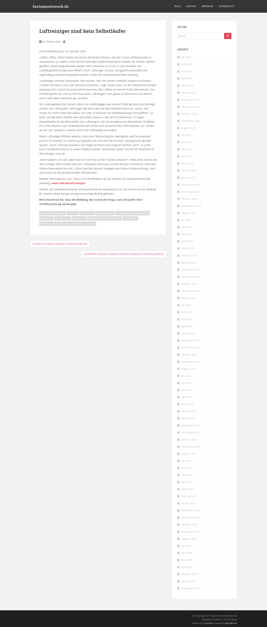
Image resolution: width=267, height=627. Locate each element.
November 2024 (190, 191)
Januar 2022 (188, 418)
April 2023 (187, 326)
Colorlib (208, 623)
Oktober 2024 (189, 198)
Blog (178, 6)
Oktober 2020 (189, 524)
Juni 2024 (186, 227)
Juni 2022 (186, 383)
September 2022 (191, 361)
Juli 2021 (186, 460)
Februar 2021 (189, 496)
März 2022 (187, 404)
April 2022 (187, 397)
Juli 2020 (186, 545)
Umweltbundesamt (50, 223)
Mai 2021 (186, 475)
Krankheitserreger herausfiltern (132, 213)
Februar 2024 (189, 255)
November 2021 (190, 432)
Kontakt (191, 6)
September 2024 (191, 206)
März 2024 (187, 248)
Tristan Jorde (130, 218)
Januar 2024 (188, 262)
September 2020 (191, 531)
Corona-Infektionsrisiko (53, 213)
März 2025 (187, 163)
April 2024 (187, 241)
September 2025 (191, 121)
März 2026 (187, 85)
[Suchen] (227, 36)
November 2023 (190, 276)
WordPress (231, 623)
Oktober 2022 (189, 354)
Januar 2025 (188, 177)
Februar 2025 (189, 170)
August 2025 (188, 128)
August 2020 (188, 538)
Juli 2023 (186, 305)
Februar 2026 (189, 92)
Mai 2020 (186, 560)
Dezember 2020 (190, 510)
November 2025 (190, 106)
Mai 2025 (186, 149)
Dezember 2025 (190, 99)
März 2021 (187, 489)
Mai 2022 (186, 390)
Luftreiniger (46, 218)
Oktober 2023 (189, 283)
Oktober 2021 (189, 439)
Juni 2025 (186, 142)
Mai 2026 (186, 71)
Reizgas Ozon (63, 218)
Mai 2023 (186, 319)
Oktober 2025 (189, 113)
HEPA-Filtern (86, 213)
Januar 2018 (188, 581)
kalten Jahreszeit (104, 213)
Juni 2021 (186, 468)
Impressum (207, 6)
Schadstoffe (79, 218)
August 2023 (188, 298)
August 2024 (188, 213)
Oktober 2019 (189, 574)
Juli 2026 (186, 57)
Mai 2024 (186, 234)
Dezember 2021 (190, 425)
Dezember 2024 (190, 184)
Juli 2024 (186, 220)
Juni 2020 (186, 553)
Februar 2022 (189, 411)
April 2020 (187, 567)
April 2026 (187, 78)
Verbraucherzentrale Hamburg (79, 223)
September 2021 (191, 446)
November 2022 (190, 347)
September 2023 (191, 291)
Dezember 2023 (190, 269)
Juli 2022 (186, 376)
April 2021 (187, 482)
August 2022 (188, 368)
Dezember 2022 (190, 340)
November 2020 (190, 517)
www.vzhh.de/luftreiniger (68, 183)
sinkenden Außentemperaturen (104, 218)
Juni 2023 (186, 312)
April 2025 (187, 156)
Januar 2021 (188, 503)
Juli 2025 (186, 135)
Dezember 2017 (190, 588)
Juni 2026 (186, 64)
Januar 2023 (188, 333)
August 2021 (188, 453)
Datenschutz (226, 6)
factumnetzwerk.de (51, 6)
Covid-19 (72, 213)
